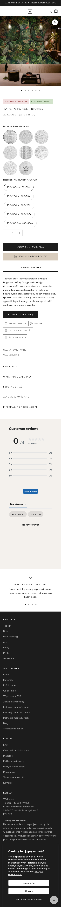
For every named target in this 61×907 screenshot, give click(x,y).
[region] (30, 587)
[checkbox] (35, 514)
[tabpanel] (30, 536)
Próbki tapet (9, 685)
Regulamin (9, 771)
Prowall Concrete (41, 130)
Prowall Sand (26, 130)
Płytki (6, 652)
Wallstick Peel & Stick (26, 161)
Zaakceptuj (29, 882)
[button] (30, 453)
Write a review (30, 491)
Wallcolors (11, 355)
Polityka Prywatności (14, 766)
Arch (5, 641)
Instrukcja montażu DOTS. (16, 712)
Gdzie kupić (9, 690)
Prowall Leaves (10, 161)
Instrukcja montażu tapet (16, 707)
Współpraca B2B (12, 696)
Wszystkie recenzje (13, 728)
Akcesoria (8, 658)
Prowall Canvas (10, 130)
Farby (6, 647)
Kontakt (7, 782)
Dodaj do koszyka (30, 247)
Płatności (8, 755)
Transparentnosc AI (13, 777)
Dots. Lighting (10, 636)
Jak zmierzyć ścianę (13, 701)
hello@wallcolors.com (22, 806)
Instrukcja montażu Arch (16, 717)
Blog (5, 723)
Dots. (6, 631)
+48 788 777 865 (21, 802)
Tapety (7, 625)
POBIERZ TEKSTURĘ (20, 314)
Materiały (8, 679)
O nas (6, 674)
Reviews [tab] (18, 504)
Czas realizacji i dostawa (16, 750)
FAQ (5, 744)
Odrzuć (29, 891)
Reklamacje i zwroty (13, 761)
